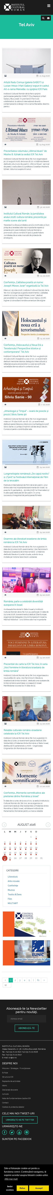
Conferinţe (13, 885)
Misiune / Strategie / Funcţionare (16, 1068)
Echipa (5, 1073)
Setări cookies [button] (10, 1188)
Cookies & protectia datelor (13, 1107)
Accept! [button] (39, 1188)
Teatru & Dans (14, 894)
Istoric (4, 1085)
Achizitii (5, 1094)
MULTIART (13, 903)
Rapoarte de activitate (11, 1081)
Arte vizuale (14, 881)
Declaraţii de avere (10, 1090)
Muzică (11, 890)
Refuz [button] (22, 1188)
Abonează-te (26, 1028)
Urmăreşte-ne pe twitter (20, 1120)
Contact (5, 1103)
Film (10, 899)
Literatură (13, 877)
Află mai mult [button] (11, 1179)
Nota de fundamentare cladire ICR (16, 1098)
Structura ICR (7, 1077)
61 (38, 980)
